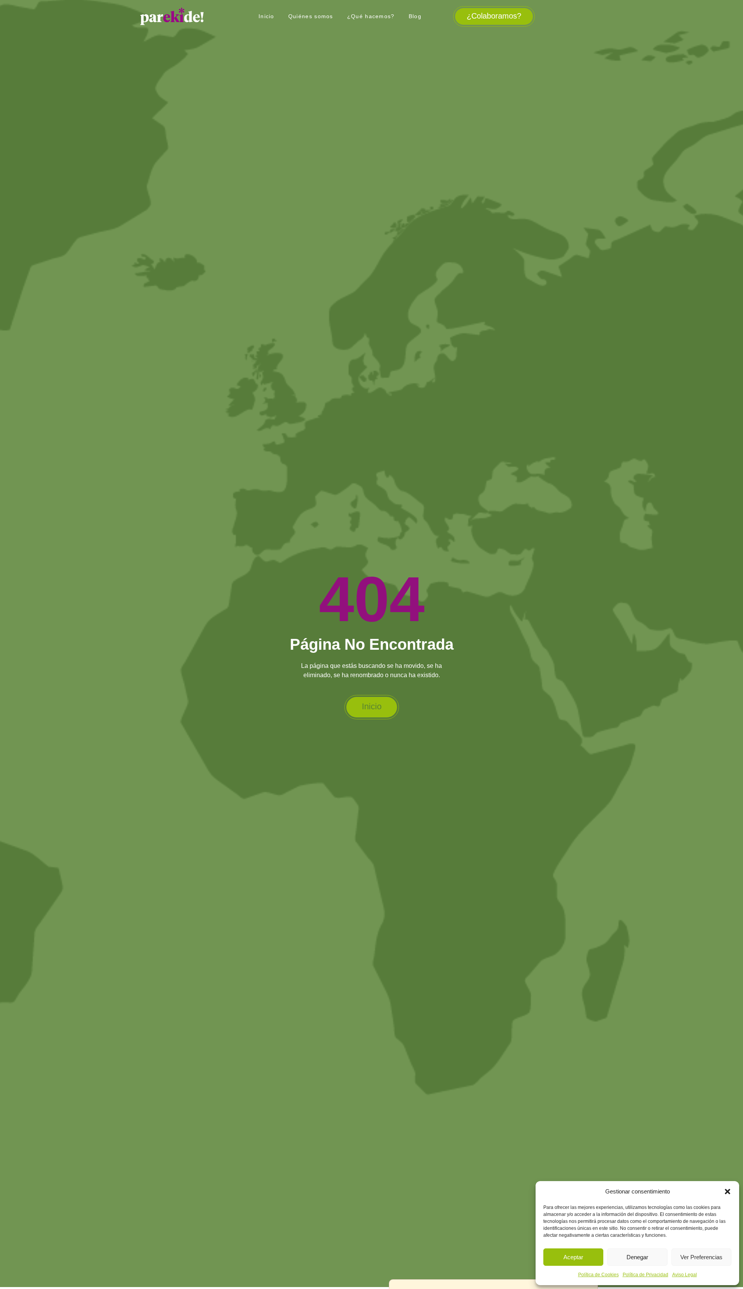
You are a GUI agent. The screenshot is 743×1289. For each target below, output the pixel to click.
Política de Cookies (598, 1274)
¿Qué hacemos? (371, 16)
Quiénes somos (310, 16)
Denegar (637, 1257)
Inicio (266, 16)
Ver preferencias (701, 1257)
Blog (415, 16)
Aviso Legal (684, 1274)
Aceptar (573, 1257)
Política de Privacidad (645, 1274)
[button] (727, 1191)
